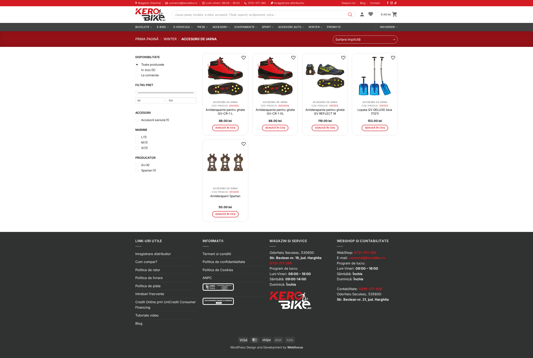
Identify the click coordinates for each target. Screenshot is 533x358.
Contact (375, 3)
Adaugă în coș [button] (225, 127)
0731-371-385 (365, 252)
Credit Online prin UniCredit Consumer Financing (165, 304)
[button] (362, 15)
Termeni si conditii (217, 254)
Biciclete (142, 27)
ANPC (207, 278)
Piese (201, 27)
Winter (314, 27)
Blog (363, 3)
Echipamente (244, 27)
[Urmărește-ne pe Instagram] (391, 3)
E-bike (161, 27)
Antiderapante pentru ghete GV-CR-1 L (225, 111)
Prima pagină (147, 39)
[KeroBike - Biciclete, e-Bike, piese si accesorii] (150, 14)
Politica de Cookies (218, 270)
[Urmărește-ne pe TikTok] (395, 3)
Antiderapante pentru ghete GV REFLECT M (325, 111)
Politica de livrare (149, 278)
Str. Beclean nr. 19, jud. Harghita (295, 258)
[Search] (350, 14)
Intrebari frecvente (149, 294)
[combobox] (365, 39)
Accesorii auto (289, 27)
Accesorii (220, 27)
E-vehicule (181, 27)
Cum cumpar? (146, 262)
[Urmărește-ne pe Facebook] (387, 3)
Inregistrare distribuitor (153, 254)
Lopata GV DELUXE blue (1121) (374, 111)
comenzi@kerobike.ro (367, 258)
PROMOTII (334, 27)
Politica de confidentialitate (224, 262)
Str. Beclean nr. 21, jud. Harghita (363, 299)
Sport (266, 27)
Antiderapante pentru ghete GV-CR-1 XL (275, 111)
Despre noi (348, 3)
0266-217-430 (370, 289)
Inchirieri (387, 27)
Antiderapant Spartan (225, 196)
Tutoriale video (147, 315)
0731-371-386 (281, 263)
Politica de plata (148, 286)
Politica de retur (147, 270)
